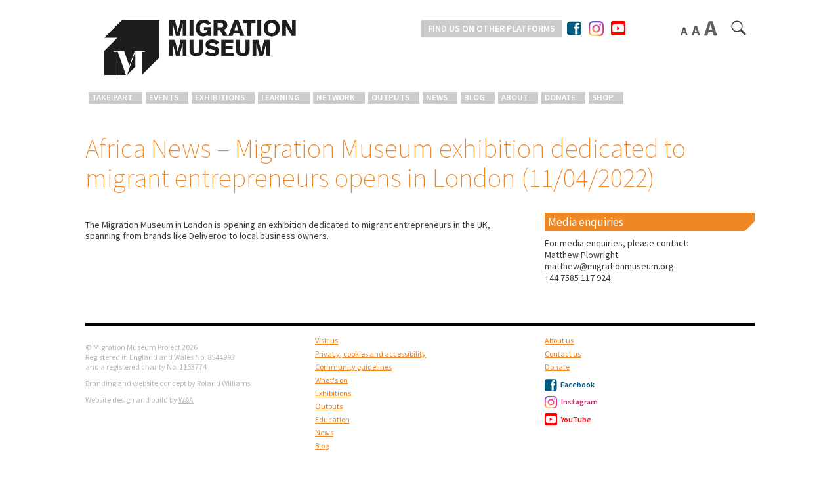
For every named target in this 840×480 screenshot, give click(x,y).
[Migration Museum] (200, 47)
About (514, 97)
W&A (186, 399)
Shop (603, 97)
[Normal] (685, 30)
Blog (474, 97)
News (437, 97)
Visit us (326, 340)
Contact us (563, 354)
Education (332, 419)
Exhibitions (220, 97)
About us (559, 340)
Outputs (390, 97)
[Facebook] (575, 28)
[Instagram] (596, 25)
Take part (112, 97)
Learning (280, 97)
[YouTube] (618, 28)
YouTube (575, 419)
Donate (560, 97)
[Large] (711, 28)
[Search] (739, 30)
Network (335, 97)
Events (163, 97)
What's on (331, 380)
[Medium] (697, 30)
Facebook (577, 384)
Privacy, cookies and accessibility (370, 354)
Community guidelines (353, 367)
